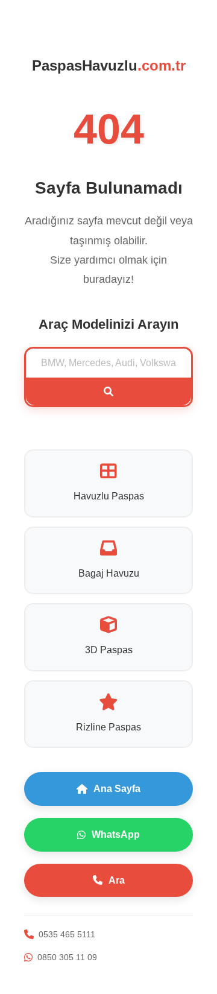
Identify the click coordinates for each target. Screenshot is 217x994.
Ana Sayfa (116, 788)
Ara (116, 880)
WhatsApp (116, 834)
